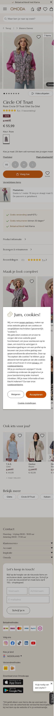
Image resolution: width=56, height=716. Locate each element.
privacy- (36, 362)
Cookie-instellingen (27, 403)
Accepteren (36, 394)
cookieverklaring (15, 366)
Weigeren (15, 394)
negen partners (26, 322)
